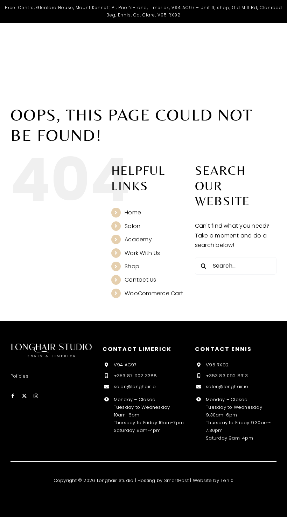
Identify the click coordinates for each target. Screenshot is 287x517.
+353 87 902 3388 (135, 375)
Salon (132, 226)
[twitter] (24, 396)
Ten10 (226, 480)
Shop (132, 266)
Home (133, 212)
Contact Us (140, 280)
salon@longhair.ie (135, 386)
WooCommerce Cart (154, 293)
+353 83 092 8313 (227, 375)
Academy (138, 239)
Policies (19, 376)
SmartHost (176, 480)
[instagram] (36, 396)
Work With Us (142, 253)
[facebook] (12, 396)
